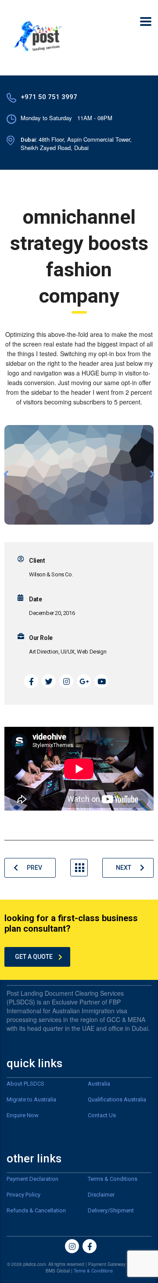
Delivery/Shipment (111, 1210)
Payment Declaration (32, 1179)
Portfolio (79, 867)
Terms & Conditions (112, 1179)
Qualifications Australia (117, 1099)
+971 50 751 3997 (49, 97)
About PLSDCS (25, 1083)
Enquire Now (23, 1115)
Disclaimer (101, 1194)
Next (123, 867)
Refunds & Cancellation (36, 1210)
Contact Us (102, 1115)
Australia (99, 1083)
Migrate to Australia (31, 1099)
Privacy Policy (23, 1194)
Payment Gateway (107, 1264)
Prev (34, 867)
